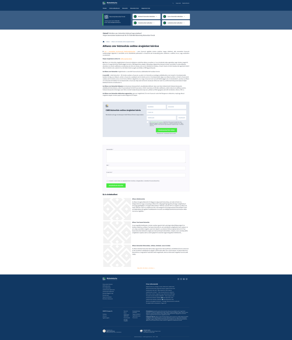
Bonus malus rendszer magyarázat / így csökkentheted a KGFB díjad (160, 294)
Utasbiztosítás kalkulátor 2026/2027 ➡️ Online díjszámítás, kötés (159, 297)
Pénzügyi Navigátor (126, 320)
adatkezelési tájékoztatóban (157, 122)
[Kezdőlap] (103, 42)
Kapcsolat (178, 3)
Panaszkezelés (127, 317)
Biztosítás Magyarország (108, 293)
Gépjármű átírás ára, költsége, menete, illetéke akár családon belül (160, 286)
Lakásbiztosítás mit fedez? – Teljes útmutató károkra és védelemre (160, 292)
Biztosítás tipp (106, 295)
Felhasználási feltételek (108, 284)
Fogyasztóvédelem (136, 314)
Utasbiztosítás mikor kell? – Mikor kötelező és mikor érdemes (159, 290)
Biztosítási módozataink (108, 298)
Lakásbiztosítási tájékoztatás (109, 289)
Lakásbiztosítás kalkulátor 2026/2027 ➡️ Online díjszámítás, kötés (160, 299)
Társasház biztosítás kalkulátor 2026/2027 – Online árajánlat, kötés (160, 295)
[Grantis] (110, 279)
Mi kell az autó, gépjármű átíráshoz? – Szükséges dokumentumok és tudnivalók (162, 301)
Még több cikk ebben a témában (145, 268)
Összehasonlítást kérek (166, 130)
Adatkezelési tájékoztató (126, 315)
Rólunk (125, 313)
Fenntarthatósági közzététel (136, 312)
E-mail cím (109, 172)
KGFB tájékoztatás (106, 286)
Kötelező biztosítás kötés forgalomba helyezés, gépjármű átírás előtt (160, 288)
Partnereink (135, 317)
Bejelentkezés (185, 3)
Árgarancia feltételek (107, 297)
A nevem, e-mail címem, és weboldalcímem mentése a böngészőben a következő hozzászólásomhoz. (134, 181)
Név (107, 165)
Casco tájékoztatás (107, 288)
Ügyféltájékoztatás (136, 316)
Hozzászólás (109, 149)
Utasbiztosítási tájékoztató (108, 291)
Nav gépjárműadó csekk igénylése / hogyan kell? (156, 303)
